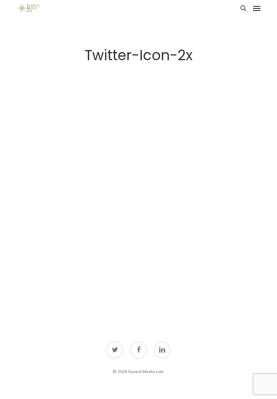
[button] (256, 8)
